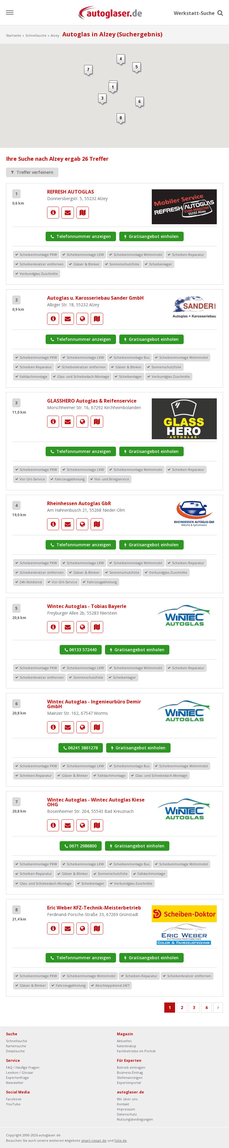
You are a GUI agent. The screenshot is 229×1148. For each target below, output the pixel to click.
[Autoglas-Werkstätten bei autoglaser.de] (114, 12)
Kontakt (123, 1104)
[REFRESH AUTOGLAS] (53, 213)
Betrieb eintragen (131, 1067)
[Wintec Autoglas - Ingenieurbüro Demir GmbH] (53, 727)
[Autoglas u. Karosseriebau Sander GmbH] (53, 319)
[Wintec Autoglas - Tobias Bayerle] (53, 627)
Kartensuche (16, 1046)
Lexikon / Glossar (19, 1072)
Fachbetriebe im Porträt (136, 1051)
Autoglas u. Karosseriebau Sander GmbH (95, 298)
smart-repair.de (93, 1140)
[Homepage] (82, 319)
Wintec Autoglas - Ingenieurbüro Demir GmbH (94, 704)
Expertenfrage (17, 1077)
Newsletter (15, 1082)
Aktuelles (124, 1041)
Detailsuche (15, 1051)
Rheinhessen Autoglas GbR (79, 503)
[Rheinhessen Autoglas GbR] (53, 524)
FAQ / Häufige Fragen (22, 1067)
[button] (113, 88)
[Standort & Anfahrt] (82, 213)
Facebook (13, 1099)
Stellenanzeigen (130, 1077)
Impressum (126, 1109)
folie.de (120, 1140)
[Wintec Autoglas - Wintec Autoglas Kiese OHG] (53, 825)
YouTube (13, 1104)
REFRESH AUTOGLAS (70, 191)
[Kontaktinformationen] (67, 213)
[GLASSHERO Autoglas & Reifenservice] (53, 422)
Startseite (13, 35)
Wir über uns (127, 1099)
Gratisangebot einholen (153, 236)
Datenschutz (127, 1114)
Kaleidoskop (126, 1046)
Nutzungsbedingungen (135, 1119)
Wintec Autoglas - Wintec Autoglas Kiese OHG (96, 802)
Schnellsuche (36, 35)
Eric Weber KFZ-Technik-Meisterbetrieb (94, 907)
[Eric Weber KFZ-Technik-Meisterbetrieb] (53, 929)
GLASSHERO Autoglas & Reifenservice (92, 400)
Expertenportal (129, 1082)
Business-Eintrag (130, 1072)
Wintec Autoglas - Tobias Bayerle (86, 606)
